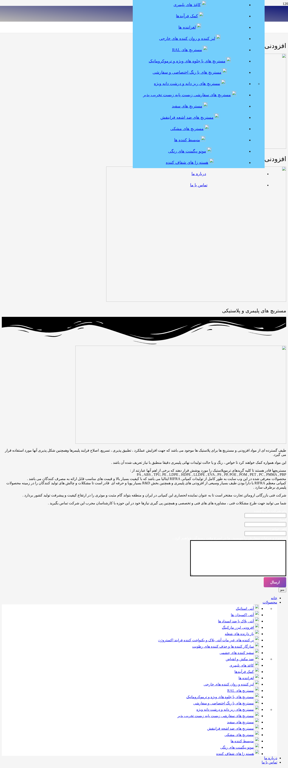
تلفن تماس (278, 529)
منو (282, 589)
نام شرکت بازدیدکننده (270, 511)
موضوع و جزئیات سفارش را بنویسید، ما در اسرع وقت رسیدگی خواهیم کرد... (229, 538)
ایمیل (282, 520)
